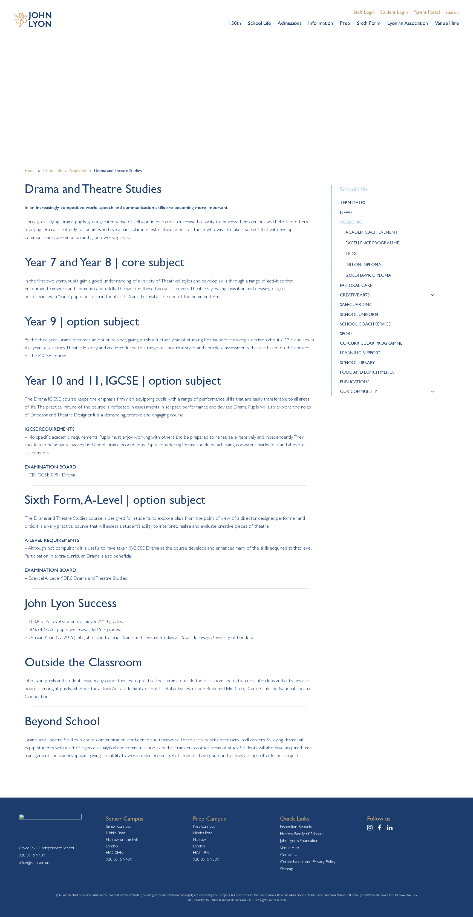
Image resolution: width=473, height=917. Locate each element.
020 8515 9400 (32, 855)
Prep (345, 23)
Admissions (289, 23)
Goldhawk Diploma (368, 275)
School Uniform (359, 314)
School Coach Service (365, 324)
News (346, 212)
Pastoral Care (356, 285)
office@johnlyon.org (34, 862)
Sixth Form (368, 23)
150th (235, 23)
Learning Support (360, 352)
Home (30, 170)
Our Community (358, 391)
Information (320, 23)
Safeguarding (356, 304)
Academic (351, 222)
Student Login (394, 12)
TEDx (351, 253)
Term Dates (352, 202)
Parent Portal (426, 12)
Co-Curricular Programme (371, 343)
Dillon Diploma (363, 264)
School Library (357, 362)
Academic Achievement (371, 232)
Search (452, 12)
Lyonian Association (407, 23)
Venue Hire (447, 23)
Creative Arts (355, 295)
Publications (354, 381)
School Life (259, 23)
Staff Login (364, 12)
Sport (346, 333)
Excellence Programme (372, 242)
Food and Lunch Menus (367, 372)
